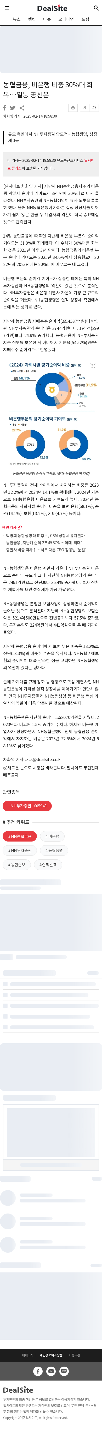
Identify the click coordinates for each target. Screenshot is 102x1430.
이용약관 (74, 1355)
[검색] (96, 8)
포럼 (85, 19)
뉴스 (17, 19)
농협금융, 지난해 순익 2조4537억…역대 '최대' (44, 543)
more (20, 528)
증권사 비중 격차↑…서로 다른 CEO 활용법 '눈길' (46, 550)
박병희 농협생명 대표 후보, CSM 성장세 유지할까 (45, 536)
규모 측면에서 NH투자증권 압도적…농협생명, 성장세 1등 (52, 137)
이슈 (47, 19)
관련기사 (9, 528)
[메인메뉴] (7, 8)
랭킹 (32, 19)
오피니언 (66, 19)
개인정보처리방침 (51, 1355)
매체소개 (27, 1355)
